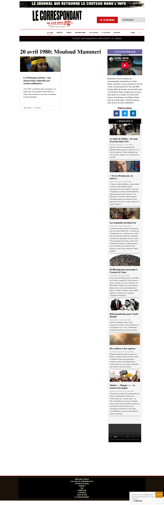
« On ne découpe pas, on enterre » (121, 177)
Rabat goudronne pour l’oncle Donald (124, 315)
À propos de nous (82, 484)
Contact (82, 486)
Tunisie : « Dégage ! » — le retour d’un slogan (122, 386)
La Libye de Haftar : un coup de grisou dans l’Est (123, 140)
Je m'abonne (107, 20)
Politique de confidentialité (82, 481)
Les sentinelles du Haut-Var (123, 222)
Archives (117, 32)
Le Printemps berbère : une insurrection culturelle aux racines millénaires (37, 80)
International (80, 32)
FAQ (82, 488)
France (69, 32)
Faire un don (82, 495)
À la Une (50, 32)
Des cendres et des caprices (123, 348)
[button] (117, 113)
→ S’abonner (136, 501)
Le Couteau (106, 32)
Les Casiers (93, 32)
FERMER (159, 495)
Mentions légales (82, 479)
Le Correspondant (82, 497)
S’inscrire (82, 493)
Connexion (82, 490)
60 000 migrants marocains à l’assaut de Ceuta (123, 271)
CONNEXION (128, 19)
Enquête (60, 32)
